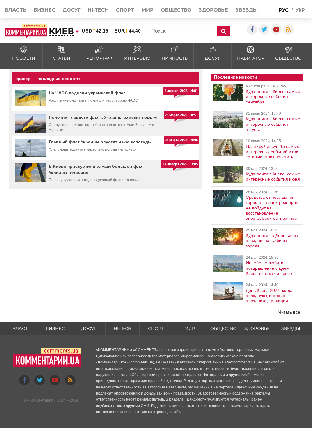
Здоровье (213, 10)
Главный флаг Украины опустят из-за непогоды (100, 141)
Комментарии (41, 400)
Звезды (246, 10)
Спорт (125, 10)
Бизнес (44, 10)
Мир (147, 10)
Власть (15, 10)
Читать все (289, 312)
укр (300, 10)
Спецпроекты (260, 23)
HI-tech (98, 10)
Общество (176, 10)
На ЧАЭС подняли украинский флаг (87, 92)
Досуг (72, 10)
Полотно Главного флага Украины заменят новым (103, 117)
